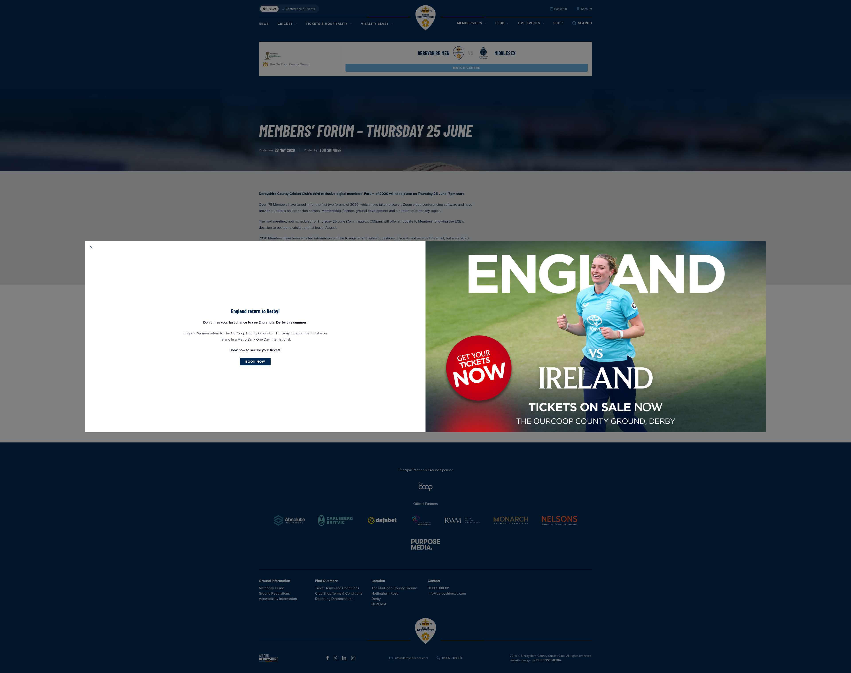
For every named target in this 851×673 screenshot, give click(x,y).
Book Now (255, 361)
